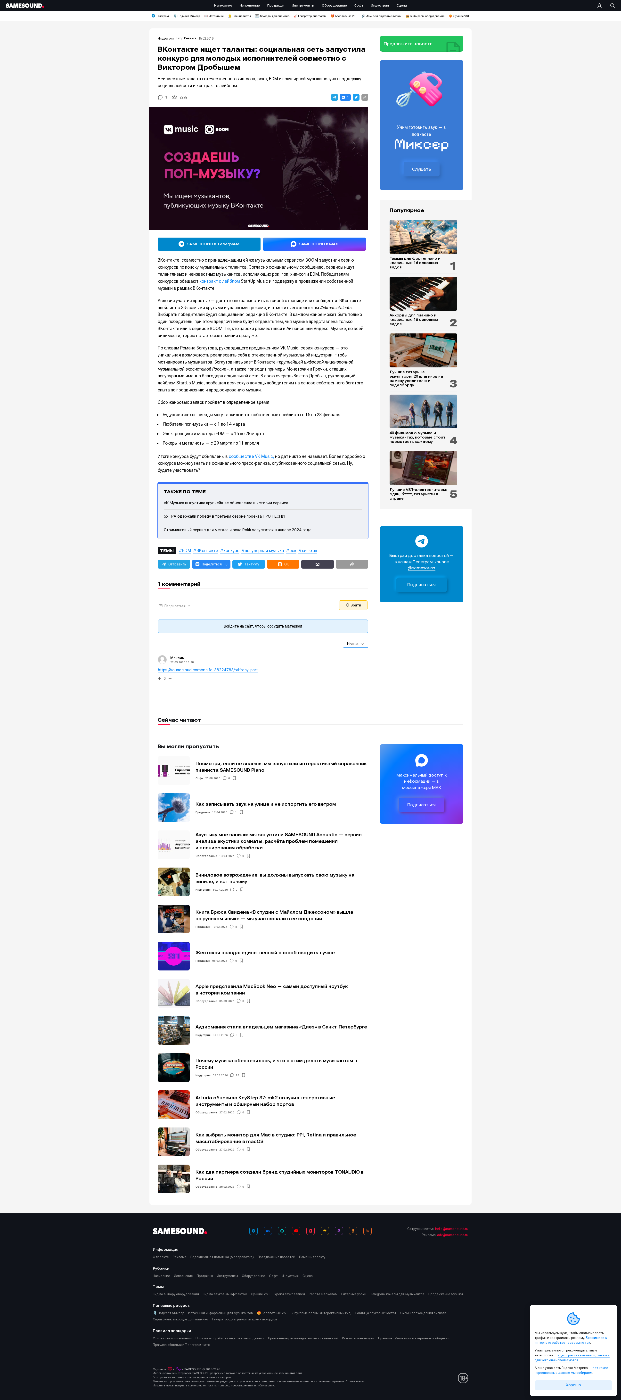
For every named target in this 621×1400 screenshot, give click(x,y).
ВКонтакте (207, 550)
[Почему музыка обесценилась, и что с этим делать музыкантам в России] (174, 1067)
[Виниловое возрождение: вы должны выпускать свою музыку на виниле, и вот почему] (174, 882)
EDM (186, 550)
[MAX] (282, 1231)
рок (292, 550)
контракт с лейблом (219, 281)
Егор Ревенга (186, 38)
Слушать (421, 169)
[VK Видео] (310, 1231)
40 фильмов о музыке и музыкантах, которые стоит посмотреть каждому (417, 437)
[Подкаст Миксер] (339, 1231)
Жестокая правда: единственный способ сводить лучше (265, 952)
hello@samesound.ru (451, 1229)
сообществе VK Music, (251, 456)
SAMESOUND (193, 1369)
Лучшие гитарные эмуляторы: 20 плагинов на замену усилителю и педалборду (416, 378)
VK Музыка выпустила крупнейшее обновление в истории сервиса (226, 502)
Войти (355, 605)
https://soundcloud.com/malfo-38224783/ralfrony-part (208, 669)
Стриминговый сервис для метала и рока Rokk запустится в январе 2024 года (237, 529)
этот (292, 1373)
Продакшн (203, 812)
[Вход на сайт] (601, 5)
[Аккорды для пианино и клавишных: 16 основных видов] (423, 294)
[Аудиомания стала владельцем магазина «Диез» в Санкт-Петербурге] (174, 1030)
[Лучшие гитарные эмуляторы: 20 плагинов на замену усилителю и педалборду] (423, 350)
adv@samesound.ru (452, 1235)
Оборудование (206, 856)
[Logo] (25, 5)
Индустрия (166, 38)
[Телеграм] (253, 1231)
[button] (334, 97)
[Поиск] (610, 5)
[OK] (353, 1231)
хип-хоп (309, 550)
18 (237, 1075)
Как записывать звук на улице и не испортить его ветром (266, 804)
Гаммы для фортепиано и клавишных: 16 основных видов (415, 262)
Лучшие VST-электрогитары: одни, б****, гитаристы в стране (418, 494)
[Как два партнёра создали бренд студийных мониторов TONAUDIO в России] (174, 1179)
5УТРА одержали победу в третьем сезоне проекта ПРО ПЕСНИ (224, 516)
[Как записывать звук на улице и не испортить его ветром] (174, 807)
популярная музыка (264, 550)
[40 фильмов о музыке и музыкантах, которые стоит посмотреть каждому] (423, 412)
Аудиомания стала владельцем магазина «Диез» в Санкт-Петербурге (281, 1027)
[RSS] (367, 1231)
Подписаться (421, 584)
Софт (199, 778)
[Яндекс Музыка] (325, 1231)
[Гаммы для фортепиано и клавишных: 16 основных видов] (423, 237)
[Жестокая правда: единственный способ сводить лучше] (174, 956)
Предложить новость (408, 43)
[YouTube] (296, 1231)
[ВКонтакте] (268, 1231)
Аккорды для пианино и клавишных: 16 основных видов (414, 319)
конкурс (231, 550)
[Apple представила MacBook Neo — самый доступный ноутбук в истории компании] (174, 993)
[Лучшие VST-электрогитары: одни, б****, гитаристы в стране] (423, 468)
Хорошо (573, 1385)
